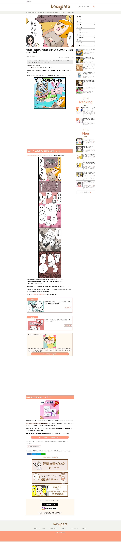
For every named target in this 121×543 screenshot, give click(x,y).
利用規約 (43, 528)
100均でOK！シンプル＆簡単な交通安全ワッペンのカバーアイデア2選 (89, 58)
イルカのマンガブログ (51, 348)
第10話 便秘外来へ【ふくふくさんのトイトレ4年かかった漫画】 (89, 155)
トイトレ (88, 157)
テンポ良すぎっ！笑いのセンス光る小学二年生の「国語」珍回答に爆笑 (89, 89)
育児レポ (91, 111)
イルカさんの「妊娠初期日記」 (34, 446)
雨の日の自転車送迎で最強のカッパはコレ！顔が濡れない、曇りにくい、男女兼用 (89, 81)
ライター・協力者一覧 (74, 528)
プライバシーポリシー (53, 528)
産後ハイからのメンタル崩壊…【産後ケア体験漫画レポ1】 (88, 147)
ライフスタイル (91, 52)
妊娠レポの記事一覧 (85, 192)
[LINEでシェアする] (43, 453)
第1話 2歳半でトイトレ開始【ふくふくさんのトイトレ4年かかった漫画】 (89, 119)
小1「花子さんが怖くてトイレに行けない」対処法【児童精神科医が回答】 (89, 66)
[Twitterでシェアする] (34, 453)
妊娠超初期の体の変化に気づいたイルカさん (37, 155)
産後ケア (87, 143)
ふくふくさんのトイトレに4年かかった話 (89, 159)
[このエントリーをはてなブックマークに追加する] (38, 453)
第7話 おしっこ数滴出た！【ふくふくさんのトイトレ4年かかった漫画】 (89, 182)
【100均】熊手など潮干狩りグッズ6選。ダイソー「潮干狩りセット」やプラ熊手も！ (89, 73)
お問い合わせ (84, 528)
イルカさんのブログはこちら (50, 354)
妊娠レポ (44, 12)
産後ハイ (88, 150)
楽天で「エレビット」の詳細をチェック (50, 437)
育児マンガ (40, 12)
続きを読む (67, 307)
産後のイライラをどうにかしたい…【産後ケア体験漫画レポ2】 (88, 140)
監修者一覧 (63, 528)
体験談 (87, 151)
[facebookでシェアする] (29, 453)
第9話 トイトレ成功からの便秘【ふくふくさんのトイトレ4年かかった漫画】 (89, 163)
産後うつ (88, 142)
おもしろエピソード (87, 92)
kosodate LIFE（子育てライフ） (31, 12)
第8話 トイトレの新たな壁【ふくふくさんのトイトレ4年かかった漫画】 (89, 173)
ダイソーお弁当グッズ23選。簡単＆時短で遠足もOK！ (89, 50)
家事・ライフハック (87, 53)
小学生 (89, 68)
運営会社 (35, 528)
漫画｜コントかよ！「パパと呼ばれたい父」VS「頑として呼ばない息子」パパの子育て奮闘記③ (89, 108)
